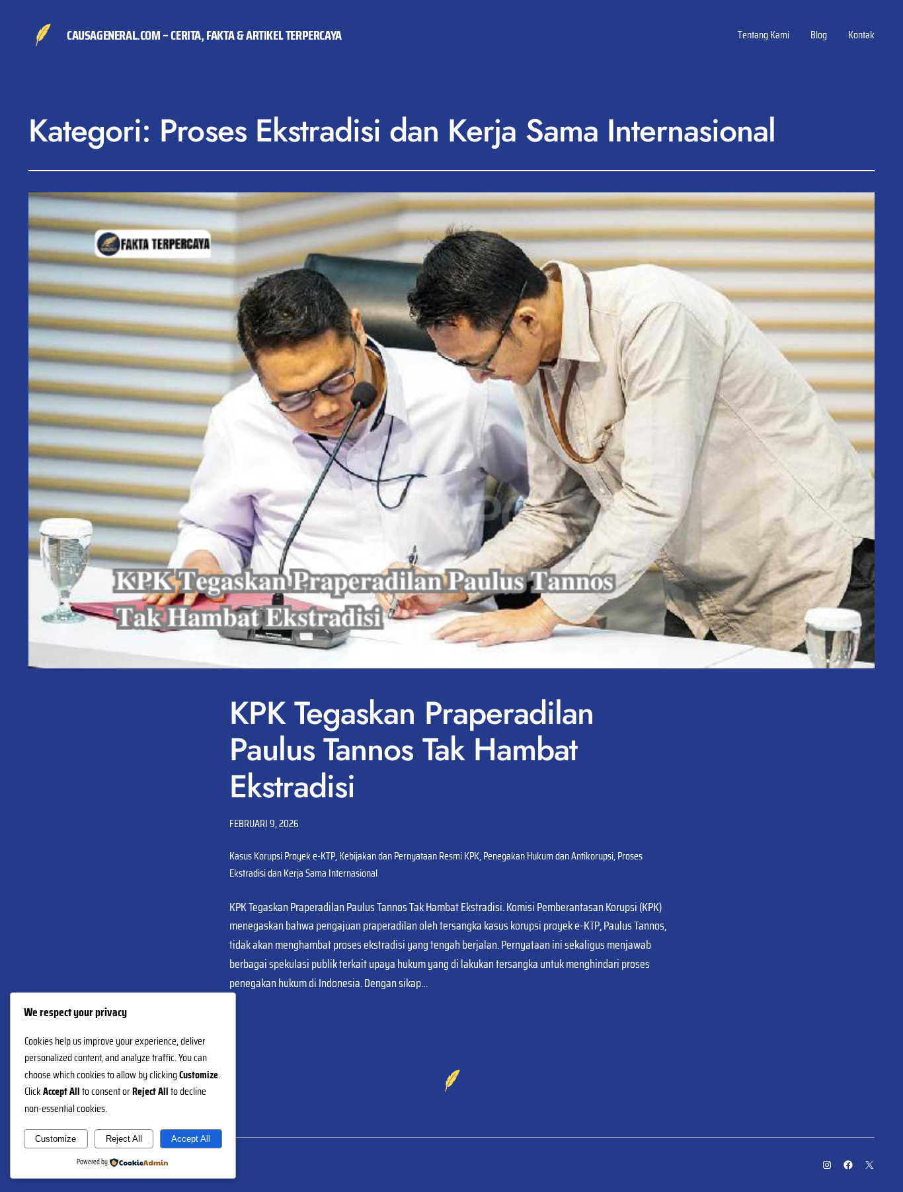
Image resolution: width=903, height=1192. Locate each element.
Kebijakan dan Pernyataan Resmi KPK (409, 856)
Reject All (124, 1139)
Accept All (190, 1139)
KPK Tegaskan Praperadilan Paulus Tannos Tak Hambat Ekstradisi (411, 750)
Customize (55, 1139)
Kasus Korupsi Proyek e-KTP (282, 856)
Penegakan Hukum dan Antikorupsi (548, 856)
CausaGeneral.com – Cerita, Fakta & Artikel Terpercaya (204, 35)
